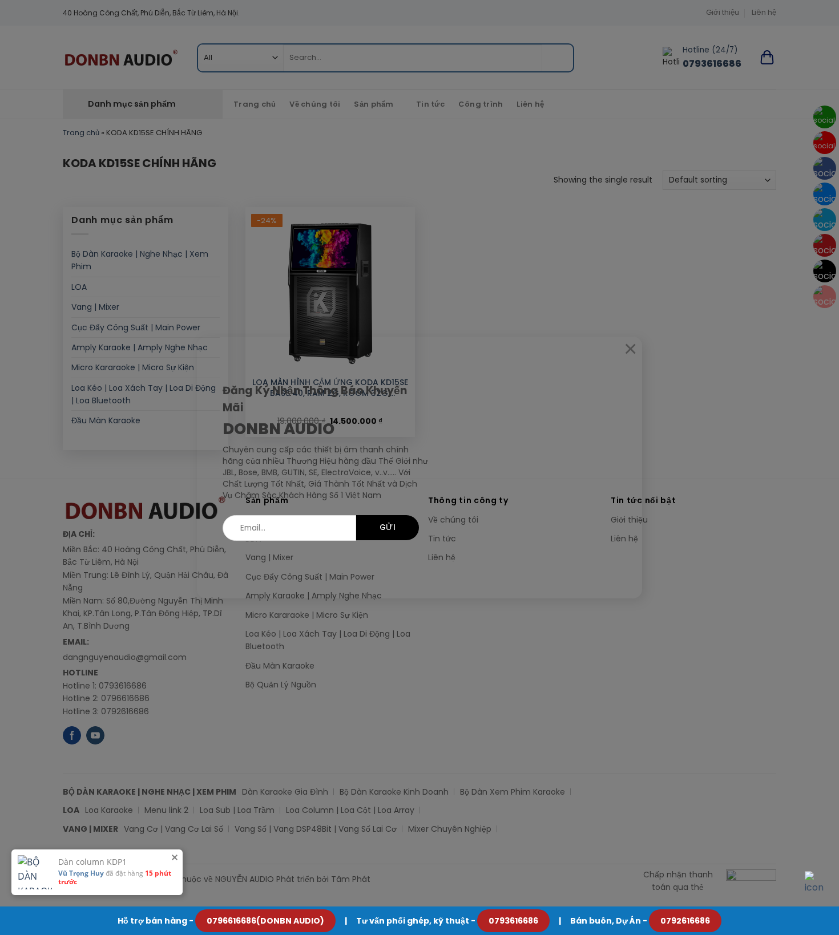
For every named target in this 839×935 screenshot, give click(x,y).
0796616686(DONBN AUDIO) (265, 920)
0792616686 (685, 920)
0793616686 (513, 920)
